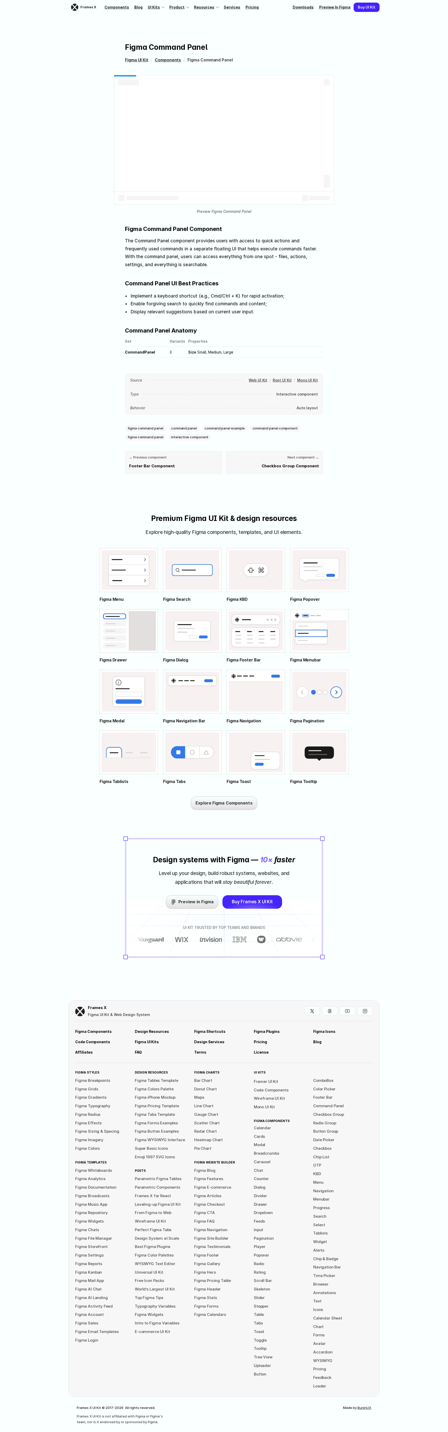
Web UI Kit (258, 380)
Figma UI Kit (136, 60)
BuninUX (364, 1408)
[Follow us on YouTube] (347, 1011)
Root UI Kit (282, 380)
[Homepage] (80, 1011)
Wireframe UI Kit (269, 1098)
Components (168, 60)
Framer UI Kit (266, 1081)
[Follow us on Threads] (330, 1011)
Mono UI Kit (307, 380)
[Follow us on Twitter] (312, 1011)
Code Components (271, 1090)
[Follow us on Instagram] (365, 1011)
